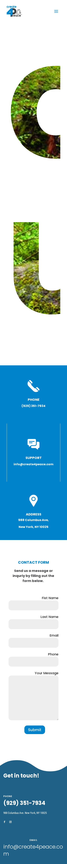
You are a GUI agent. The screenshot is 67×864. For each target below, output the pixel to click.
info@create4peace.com (33, 850)
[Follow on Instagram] (10, 822)
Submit (34, 729)
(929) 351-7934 (24, 803)
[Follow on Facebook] (4, 822)
